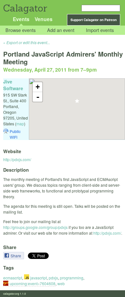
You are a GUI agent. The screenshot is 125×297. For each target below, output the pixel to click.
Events (21, 19)
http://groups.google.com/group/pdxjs (35, 227)
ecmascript (12, 277)
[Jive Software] (77, 103)
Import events (100, 30)
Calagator (24, 8)
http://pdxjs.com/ (17, 159)
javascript (38, 277)
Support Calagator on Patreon (94, 20)
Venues (44, 19)
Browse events (20, 30)
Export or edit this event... (28, 42)
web (61, 283)
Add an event (60, 30)
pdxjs (53, 277)
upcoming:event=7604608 (32, 283)
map (20, 123)
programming (71, 277)
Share (16, 255)
